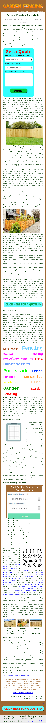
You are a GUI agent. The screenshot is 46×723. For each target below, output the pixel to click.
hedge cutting (9, 572)
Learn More (29, 721)
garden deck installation (25, 591)
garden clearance (10, 568)
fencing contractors (29, 112)
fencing (6, 195)
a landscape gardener (11, 595)
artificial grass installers (31, 586)
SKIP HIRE (22, 592)
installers (20, 158)
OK (40, 721)
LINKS (22, 11)
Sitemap (5, 703)
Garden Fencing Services (14, 483)
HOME (18, 11)
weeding (26, 570)
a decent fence (21, 42)
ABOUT (27, 11)
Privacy (41, 703)
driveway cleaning (32, 584)
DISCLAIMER (40, 11)
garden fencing (34, 258)
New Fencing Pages (18, 703)
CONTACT (33, 11)
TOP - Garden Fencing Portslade (16, 676)
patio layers (9, 580)
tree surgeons (28, 588)
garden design (18, 578)
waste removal (29, 576)
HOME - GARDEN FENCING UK (23, 693)
